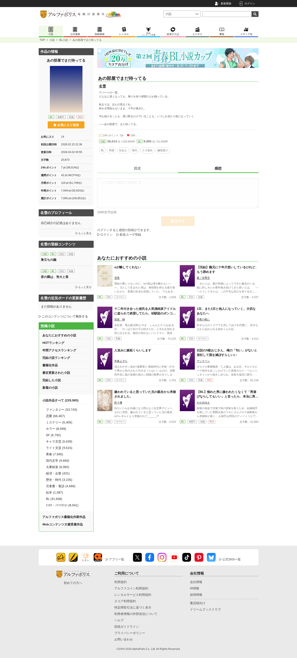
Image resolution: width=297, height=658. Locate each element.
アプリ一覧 (116, 559)
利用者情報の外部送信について (135, 614)
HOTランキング (53, 342)
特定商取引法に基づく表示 (132, 607)
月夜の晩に (203, 319)
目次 (137, 168)
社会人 (123, 150)
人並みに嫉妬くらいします (132, 350)
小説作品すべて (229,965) (60, 400)
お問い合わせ (123, 639)
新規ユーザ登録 (130, 234)
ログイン (249, 3)
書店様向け (197, 603)
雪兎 (117, 277)
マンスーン (203, 361)
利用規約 (120, 582)
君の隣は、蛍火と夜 (55, 277)
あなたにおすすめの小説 (59, 335)
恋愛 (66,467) (55, 416)
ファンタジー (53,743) (61, 409)
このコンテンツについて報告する (65, 316)
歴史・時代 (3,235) (59, 479)
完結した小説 (51, 380)
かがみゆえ (203, 402)
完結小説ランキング (56, 357)
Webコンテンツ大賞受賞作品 (62, 524)
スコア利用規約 (125, 601)
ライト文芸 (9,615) (59, 448)
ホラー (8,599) (56, 428)
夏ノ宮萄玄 (203, 277)
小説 (52, 40)
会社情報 (196, 582)
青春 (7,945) (54, 454)
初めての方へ (73, 583)
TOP (42, 40)
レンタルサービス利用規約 (132, 594)
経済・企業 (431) (58, 473)
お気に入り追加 (68, 125)
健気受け (162, 150)
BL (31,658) (54, 499)
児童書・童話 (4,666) (60, 486)
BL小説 (63, 40)
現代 (134, 150)
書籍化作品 (50, 365)
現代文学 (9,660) (57, 460)
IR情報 (194, 588)
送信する (178, 221)
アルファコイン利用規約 (131, 588)
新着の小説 (50, 387)
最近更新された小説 (56, 372)
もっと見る (84, 233)
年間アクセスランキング (59, 350)
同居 (111, 150)
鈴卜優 (118, 402)
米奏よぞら (121, 361)
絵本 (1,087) (54, 492)
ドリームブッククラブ (205, 609)
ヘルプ (119, 620)
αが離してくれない (127, 267)
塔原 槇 (119, 319)
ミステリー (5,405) (59, 422)
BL (139, 141)
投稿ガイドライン (126, 626)
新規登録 (226, 3)
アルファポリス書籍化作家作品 (64, 517)
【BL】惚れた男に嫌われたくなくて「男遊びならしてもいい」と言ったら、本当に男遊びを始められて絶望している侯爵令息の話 (227, 396)
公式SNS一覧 (231, 559)
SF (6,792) (53, 435)
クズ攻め (147, 150)
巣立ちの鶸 (48, 259)
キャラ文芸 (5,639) (59, 441)
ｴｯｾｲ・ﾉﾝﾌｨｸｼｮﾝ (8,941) (62, 505)
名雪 (102, 86)
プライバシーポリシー (129, 633)
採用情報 (196, 594)
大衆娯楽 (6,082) (57, 467)
